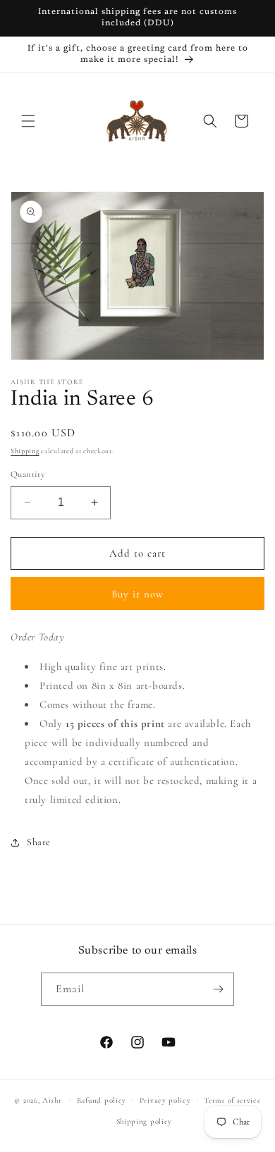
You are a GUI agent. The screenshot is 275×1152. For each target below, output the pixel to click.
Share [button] (39, 842)
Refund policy (101, 1100)
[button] (28, 121)
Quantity (28, 474)
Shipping (25, 451)
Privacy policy (165, 1100)
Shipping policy (144, 1121)
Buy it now (137, 594)
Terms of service (232, 1100)
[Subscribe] (217, 989)
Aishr (52, 1099)
